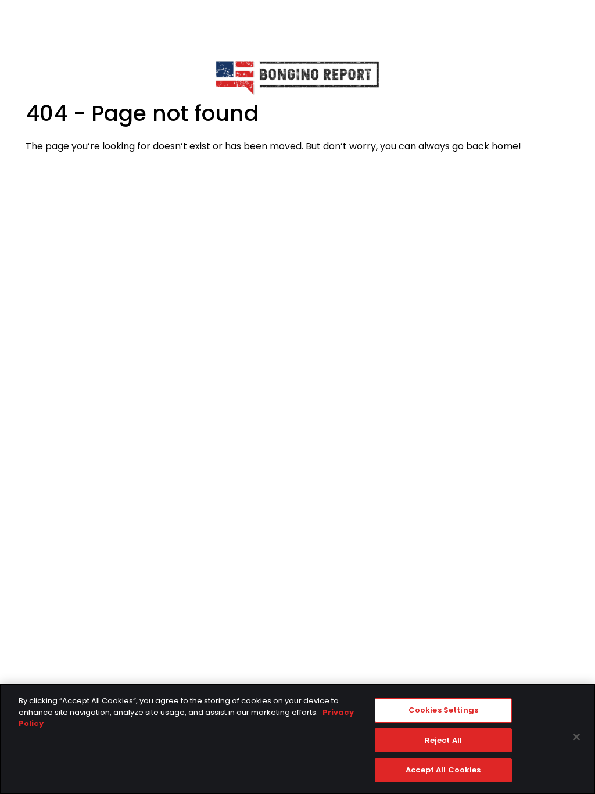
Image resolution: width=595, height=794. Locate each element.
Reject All (443, 740)
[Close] (576, 737)
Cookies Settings (443, 710)
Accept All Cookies (443, 769)
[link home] (297, 77)
